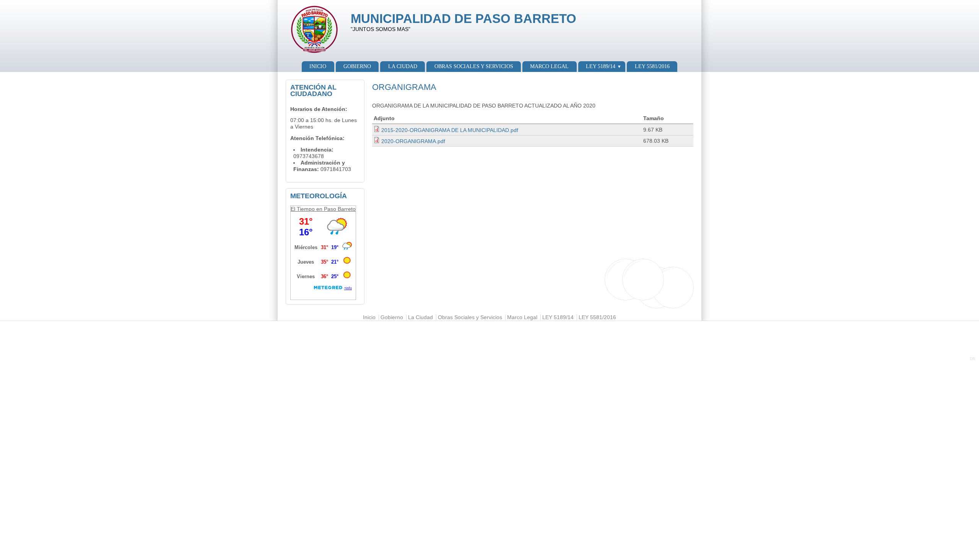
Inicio (317, 66)
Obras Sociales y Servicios (473, 66)
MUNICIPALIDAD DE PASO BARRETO (463, 18)
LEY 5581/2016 (652, 66)
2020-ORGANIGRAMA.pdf (413, 141)
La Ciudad (402, 66)
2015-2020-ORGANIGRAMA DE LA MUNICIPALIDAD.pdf (449, 130)
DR (972, 359)
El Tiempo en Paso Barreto (323, 209)
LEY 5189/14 (600, 66)
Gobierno (357, 66)
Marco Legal (549, 66)
